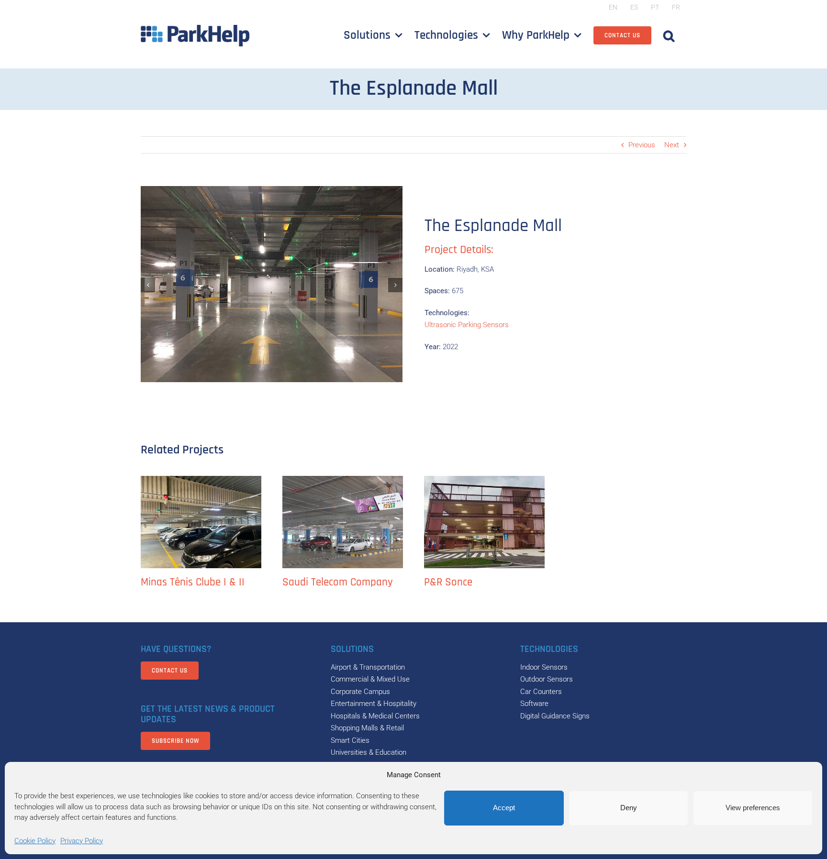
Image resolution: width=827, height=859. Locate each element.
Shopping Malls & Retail (367, 728)
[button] (668, 35)
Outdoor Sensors (546, 679)
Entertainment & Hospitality (373, 703)
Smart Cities (350, 740)
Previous (641, 145)
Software (534, 703)
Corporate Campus (360, 691)
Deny (628, 808)
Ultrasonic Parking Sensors (467, 324)
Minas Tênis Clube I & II (193, 582)
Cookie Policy (35, 841)
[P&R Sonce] (484, 522)
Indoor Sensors (544, 667)
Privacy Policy (81, 841)
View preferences (753, 808)
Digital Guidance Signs (555, 716)
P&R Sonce (448, 582)
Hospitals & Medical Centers (375, 716)
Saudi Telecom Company (337, 582)
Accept (504, 808)
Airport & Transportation (368, 667)
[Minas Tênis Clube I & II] (201, 522)
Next (671, 145)
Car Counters (541, 691)
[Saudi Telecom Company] (342, 522)
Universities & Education (368, 752)
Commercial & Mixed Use (370, 679)
